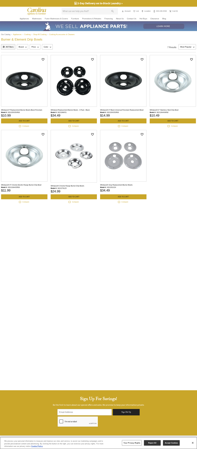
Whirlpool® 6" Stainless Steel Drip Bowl (164, 110)
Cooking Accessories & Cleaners (62, 34)
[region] (98, 443)
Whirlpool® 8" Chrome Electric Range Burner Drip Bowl (21, 185)
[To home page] (36, 11)
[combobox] (22, 47)
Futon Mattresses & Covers (56, 19)
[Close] (193, 443)
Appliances (24, 19)
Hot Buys (143, 19)
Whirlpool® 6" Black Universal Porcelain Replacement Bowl (122, 110)
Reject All (152, 443)
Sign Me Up (126, 412)
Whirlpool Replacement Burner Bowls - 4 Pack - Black (70, 110)
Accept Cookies (171, 443)
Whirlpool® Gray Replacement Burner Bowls (116, 185)
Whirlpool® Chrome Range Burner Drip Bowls (67, 186)
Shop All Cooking (40, 34)
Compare (25, 126)
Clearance (154, 19)
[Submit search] (112, 11)
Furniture (75, 19)
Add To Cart (24, 121)
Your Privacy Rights (131, 443)
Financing (108, 19)
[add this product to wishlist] (43, 59)
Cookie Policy (37, 446)
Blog (164, 19)
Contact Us (131, 19)
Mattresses (37, 19)
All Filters (10, 47)
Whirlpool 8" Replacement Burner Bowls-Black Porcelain (21, 110)
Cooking (27, 34)
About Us (120, 19)
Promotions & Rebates (91, 19)
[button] (122, 11)
